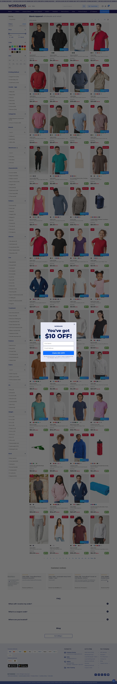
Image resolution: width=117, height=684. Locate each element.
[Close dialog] (74, 324)
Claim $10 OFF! (58, 353)
